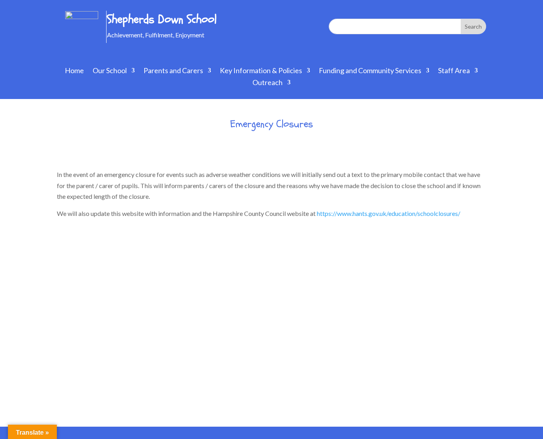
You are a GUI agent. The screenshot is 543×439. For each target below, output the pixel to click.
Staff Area (454, 71)
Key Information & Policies (261, 71)
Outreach (267, 83)
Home (74, 71)
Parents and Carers (173, 71)
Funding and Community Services (370, 71)
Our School (110, 71)
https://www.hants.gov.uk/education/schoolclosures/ (388, 213)
